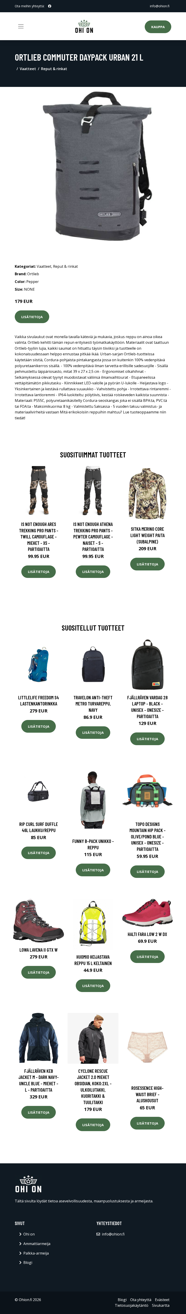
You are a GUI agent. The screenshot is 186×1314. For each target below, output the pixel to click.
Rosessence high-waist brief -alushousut (147, 1094)
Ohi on (29, 1234)
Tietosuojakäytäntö (131, 1305)
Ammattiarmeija (36, 1243)
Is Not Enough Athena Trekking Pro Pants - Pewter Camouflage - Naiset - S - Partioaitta (93, 536)
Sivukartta (160, 1305)
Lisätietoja (32, 316)
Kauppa (158, 27)
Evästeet (162, 1299)
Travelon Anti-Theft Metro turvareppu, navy (93, 704)
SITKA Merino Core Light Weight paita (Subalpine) (147, 535)
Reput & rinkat (54, 68)
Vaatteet (28, 68)
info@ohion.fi (159, 6)
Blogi (27, 1262)
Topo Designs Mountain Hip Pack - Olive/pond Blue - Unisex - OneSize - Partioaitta (148, 836)
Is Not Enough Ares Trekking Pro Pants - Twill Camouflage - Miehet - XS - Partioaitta (38, 536)
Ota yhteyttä (140, 1299)
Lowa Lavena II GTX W (39, 950)
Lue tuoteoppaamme (141, 412)
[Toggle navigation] (21, 26)
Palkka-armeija (36, 1253)
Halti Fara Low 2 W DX (147, 934)
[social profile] (49, 6)
